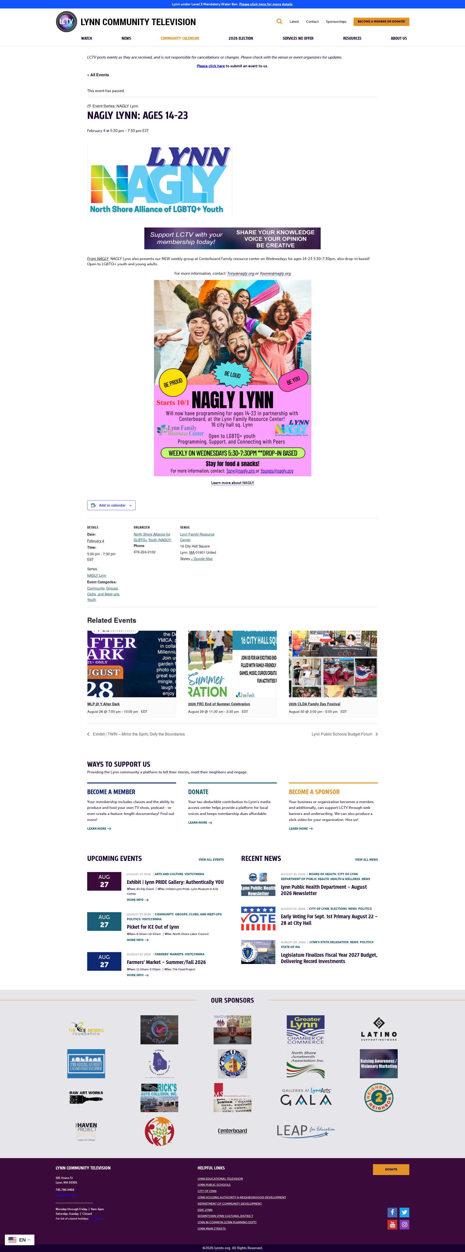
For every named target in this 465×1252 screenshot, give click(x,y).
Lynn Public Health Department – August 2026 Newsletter (324, 890)
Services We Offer (298, 38)
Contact (312, 22)
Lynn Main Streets (212, 1228)
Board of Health (322, 874)
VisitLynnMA (194, 874)
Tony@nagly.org (240, 273)
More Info (137, 900)
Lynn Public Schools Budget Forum (342, 734)
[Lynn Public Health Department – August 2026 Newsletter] (258, 884)
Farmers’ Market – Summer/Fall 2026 (166, 962)
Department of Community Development (230, 1203)
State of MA (290, 947)
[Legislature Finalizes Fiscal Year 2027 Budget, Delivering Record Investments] (258, 952)
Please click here (211, 66)
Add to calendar (112, 505)
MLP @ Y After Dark (103, 703)
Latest (294, 22)
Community (95, 588)
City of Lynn (348, 874)
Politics (133, 919)
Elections (339, 909)
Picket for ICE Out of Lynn (153, 927)
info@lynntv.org (66, 1194)
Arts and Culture (169, 874)
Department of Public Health (305, 879)
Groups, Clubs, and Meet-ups (198, 914)
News (126, 38)
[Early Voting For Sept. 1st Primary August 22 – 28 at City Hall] (258, 919)
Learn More (99, 828)
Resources (352, 38)
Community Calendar (180, 38)
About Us (399, 38)
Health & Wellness (345, 879)
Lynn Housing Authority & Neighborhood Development (242, 1197)
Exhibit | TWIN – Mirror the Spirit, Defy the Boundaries (138, 734)
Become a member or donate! (381, 21)
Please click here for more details (265, 4)
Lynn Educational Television (220, 1178)
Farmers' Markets (169, 954)
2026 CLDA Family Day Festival (314, 703)
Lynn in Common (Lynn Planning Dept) (227, 1222)
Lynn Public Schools (214, 1184)
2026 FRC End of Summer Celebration (219, 703)
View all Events (211, 859)
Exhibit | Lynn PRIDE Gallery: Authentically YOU (175, 882)
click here (95, 1218)
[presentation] (131, 664)
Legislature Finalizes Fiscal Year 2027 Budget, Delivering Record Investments (329, 958)
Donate (391, 1169)
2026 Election (241, 38)
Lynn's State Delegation (329, 942)
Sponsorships (336, 22)
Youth (91, 599)
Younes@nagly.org (275, 273)
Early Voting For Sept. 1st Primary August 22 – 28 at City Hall (329, 919)
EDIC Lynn (205, 1210)
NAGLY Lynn (96, 575)
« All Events (98, 74)
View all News (366, 859)
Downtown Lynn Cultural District (225, 1216)
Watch (86, 38)
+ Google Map (202, 558)
